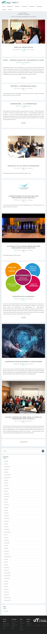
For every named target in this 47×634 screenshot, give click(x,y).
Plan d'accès (14, 621)
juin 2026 (6, 464)
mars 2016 (6, 548)
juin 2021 (6, 502)
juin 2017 (6, 534)
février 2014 (6, 592)
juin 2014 (6, 583)
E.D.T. (4, 628)
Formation (17, 6)
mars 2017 (6, 537)
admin (29, 62)
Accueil (3, 6)
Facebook (29, 623)
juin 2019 (6, 510)
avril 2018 (6, 524)
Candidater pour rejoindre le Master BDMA (23, 361)
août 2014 (6, 581)
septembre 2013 (7, 600)
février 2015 (6, 567)
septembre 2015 (7, 556)
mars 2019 (6, 513)
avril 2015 (6, 564)
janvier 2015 (6, 570)
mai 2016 (6, 545)
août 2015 (6, 559)
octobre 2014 (6, 578)
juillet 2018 (6, 521)
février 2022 (6, 494)
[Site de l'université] (40, 620)
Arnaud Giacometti (28, 298)
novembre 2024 (7, 474)
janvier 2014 (6, 594)
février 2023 (6, 488)
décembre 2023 (7, 477)
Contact (13, 623)
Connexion (6, 611)
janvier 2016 (6, 553)
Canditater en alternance (23, 296)
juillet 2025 (6, 469)
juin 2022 (6, 491)
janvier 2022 (6, 496)
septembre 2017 (7, 532)
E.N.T (4, 627)
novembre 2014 (7, 575)
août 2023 (6, 480)
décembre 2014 (7, 573)
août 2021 (6, 499)
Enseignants (15, 624)
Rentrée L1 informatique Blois (23, 86)
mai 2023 (6, 483)
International (39, 6)
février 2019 (6, 515)
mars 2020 (6, 507)
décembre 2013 (7, 597)
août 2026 (6, 461)
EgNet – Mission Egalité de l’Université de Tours (23, 60)
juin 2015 (6, 562)
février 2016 (6, 551)
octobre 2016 (6, 543)
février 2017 (6, 540)
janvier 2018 (6, 529)
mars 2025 (6, 472)
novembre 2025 (7, 466)
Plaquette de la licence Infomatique (23, 166)
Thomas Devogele (29, 49)
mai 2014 (6, 586)
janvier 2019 (6, 518)
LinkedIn (29, 625)
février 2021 (6, 504)
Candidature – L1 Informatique (23, 103)
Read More (23, 77)
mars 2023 (6, 485)
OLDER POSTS (23, 442)
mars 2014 (6, 589)
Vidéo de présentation (23, 47)
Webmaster (28, 106)
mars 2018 (6, 526)
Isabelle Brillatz (28, 421)
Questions (4, 9)
